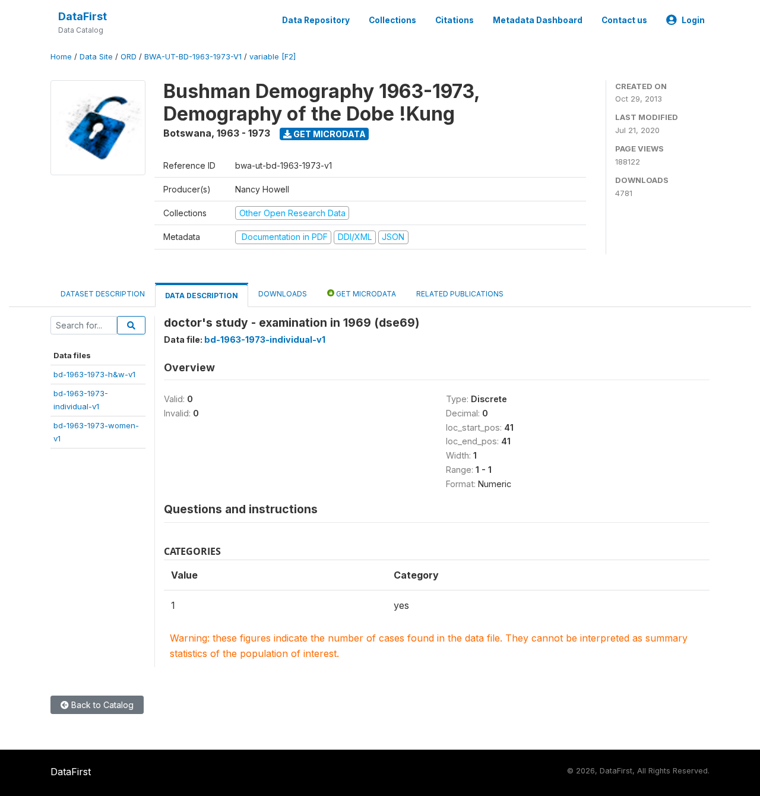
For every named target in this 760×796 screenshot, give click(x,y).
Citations (454, 20)
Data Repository (316, 20)
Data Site (96, 56)
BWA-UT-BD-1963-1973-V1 (193, 56)
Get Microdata (329, 134)
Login (693, 20)
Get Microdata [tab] (365, 293)
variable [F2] (272, 56)
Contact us (624, 20)
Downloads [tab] (282, 293)
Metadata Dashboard (537, 20)
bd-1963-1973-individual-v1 (264, 339)
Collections (392, 20)
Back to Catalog (101, 705)
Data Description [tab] (201, 295)
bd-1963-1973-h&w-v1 (94, 374)
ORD (129, 56)
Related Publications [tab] (460, 293)
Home (61, 56)
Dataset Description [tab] (103, 293)
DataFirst (82, 16)
